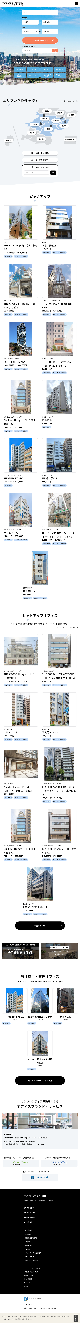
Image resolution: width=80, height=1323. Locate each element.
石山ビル (47, 420)
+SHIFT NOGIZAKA (15, 361)
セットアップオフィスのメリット (67, 628)
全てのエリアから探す (71, 101)
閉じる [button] (75, 1318)
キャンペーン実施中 (31, 1260)
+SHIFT (8, 1134)
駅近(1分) (28, 1245)
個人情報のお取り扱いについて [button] (24, 1319)
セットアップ (46, 75)
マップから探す (29, 1222)
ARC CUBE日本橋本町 (35, 907)
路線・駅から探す (29, 1217)
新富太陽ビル (49, 245)
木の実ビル (65, 1016)
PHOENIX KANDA (14, 478)
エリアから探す (29, 1208)
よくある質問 (28, 1279)
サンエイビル (11, 532)
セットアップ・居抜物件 (33, 1253)
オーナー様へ (28, 1282)
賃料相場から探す (29, 1213)
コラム (26, 1286)
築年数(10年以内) (31, 1238)
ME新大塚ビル (50, 478)
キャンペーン (60, 75)
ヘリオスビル (11, 732)
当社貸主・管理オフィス (31, 1272)
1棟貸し (46, 69)
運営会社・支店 (28, 1275)
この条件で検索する (40, 40)
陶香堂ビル (29, 591)
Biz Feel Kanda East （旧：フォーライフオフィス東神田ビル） (59, 790)
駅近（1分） (33, 75)
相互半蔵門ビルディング (40, 1016)
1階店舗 (33, 69)
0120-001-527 (31, 1304)
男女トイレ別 (60, 69)
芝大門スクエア (50, 732)
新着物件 (20, 69)
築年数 (20, 75)
